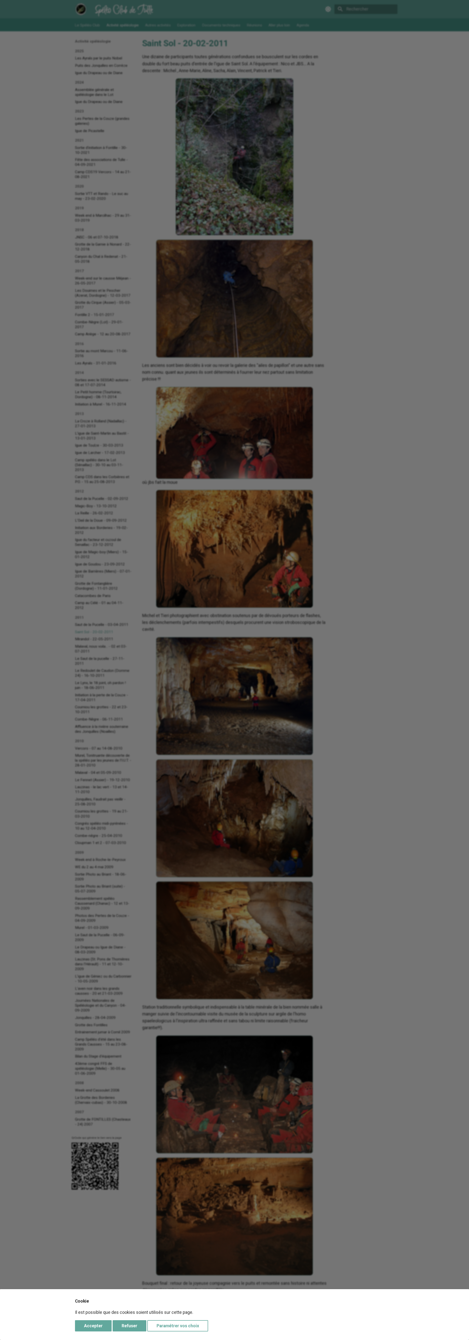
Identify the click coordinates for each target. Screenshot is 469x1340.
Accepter (93, 1325)
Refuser (129, 1325)
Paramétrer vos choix (178, 1325)
